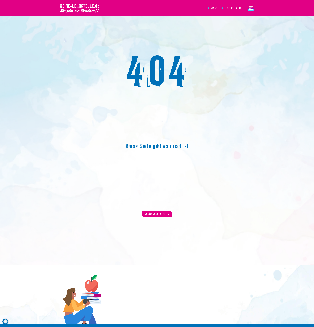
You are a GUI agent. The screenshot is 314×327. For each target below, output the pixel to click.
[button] (5, 321)
